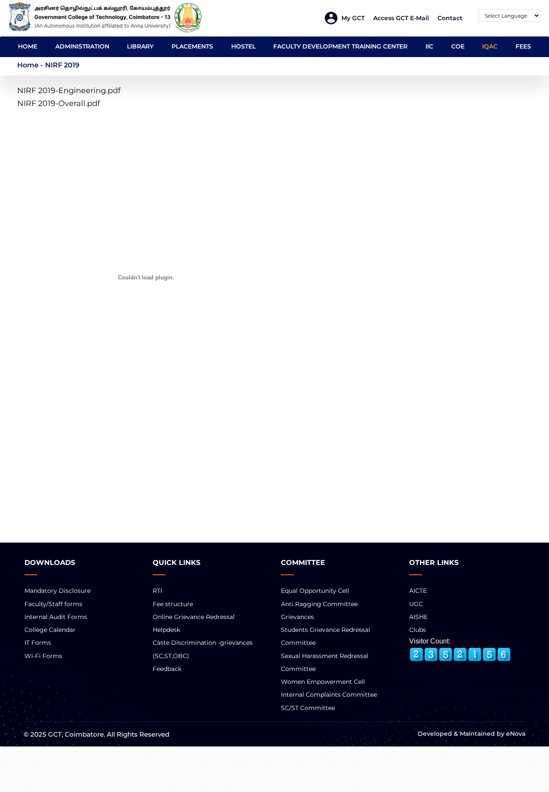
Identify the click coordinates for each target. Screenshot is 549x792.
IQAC (490, 46)
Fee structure (173, 604)
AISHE (418, 617)
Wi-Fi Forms (43, 656)
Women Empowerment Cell (323, 682)
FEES (523, 46)
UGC (416, 604)
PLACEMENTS (192, 46)
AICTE (418, 591)
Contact (449, 18)
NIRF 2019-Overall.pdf (58, 103)
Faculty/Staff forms (53, 604)
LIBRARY (140, 46)
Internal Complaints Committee (329, 694)
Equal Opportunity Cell (315, 591)
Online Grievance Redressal (194, 617)
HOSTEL (243, 46)
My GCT (353, 18)
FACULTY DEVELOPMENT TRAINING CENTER (340, 46)
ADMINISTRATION (82, 46)
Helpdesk (166, 630)
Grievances (297, 617)
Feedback (167, 669)
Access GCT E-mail (401, 18)
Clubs (417, 630)
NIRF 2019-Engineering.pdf (69, 90)
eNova (514, 733)
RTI (157, 591)
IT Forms (37, 642)
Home (28, 65)
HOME (27, 46)
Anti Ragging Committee (319, 604)
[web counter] (460, 654)
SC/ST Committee (308, 708)
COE (458, 46)
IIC (429, 46)
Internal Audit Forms (55, 617)
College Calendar (49, 630)
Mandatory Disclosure (57, 591)
